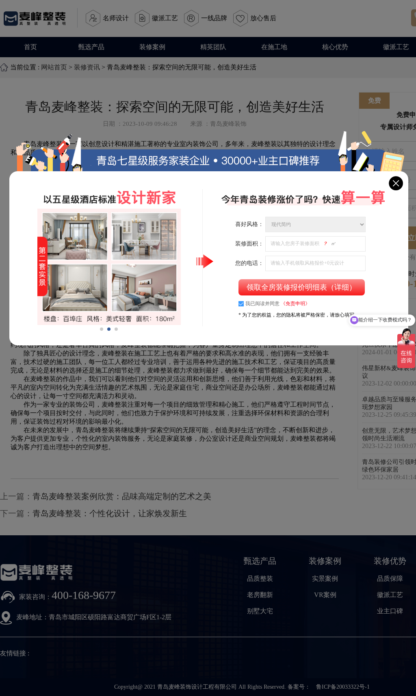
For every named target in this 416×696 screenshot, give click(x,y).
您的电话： (249, 263)
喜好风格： (249, 224)
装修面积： (249, 243)
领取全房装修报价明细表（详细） (301, 287)
